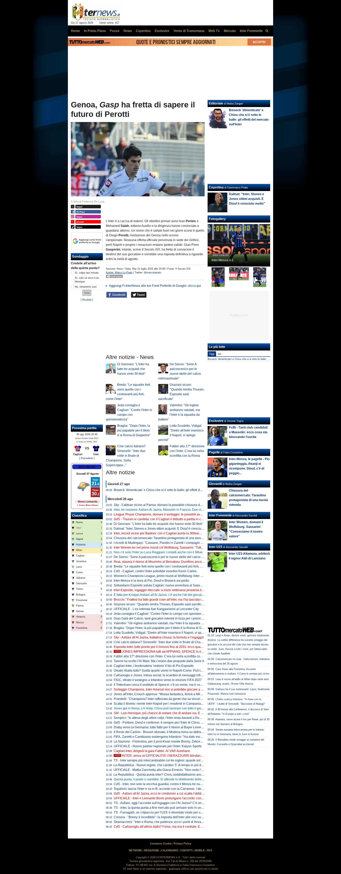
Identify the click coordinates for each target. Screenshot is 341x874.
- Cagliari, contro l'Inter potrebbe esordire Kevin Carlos (155, 571)
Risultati (87, 299)
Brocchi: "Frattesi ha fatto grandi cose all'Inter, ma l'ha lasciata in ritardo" (164, 599)
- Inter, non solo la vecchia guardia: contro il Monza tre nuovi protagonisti (167, 784)
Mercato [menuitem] (230, 31)
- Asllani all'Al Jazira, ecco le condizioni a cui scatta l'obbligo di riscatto (166, 793)
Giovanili (215, 483)
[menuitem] (267, 31)
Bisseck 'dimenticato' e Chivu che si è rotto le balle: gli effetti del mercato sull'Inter (170, 490)
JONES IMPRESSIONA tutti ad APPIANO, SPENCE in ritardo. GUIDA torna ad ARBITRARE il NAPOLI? (191, 651)
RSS (209, 850)
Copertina (216, 187)
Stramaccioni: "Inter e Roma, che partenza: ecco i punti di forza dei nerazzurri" (168, 822)
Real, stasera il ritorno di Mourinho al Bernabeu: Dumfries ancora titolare (164, 561)
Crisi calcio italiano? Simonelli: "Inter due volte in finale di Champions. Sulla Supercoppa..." (126, 455)
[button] (86, 293)
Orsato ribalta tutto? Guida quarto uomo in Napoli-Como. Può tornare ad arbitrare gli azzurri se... (180, 670)
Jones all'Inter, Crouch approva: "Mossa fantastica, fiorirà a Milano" (160, 694)
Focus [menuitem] (114, 31)
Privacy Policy (182, 843)
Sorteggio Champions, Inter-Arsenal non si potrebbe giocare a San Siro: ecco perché (173, 689)
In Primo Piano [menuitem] (95, 31)
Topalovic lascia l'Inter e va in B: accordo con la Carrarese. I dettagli (161, 788)
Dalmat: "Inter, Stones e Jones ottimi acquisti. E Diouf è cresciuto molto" (163, 528)
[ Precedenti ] (87, 458)
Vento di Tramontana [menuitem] (188, 31)
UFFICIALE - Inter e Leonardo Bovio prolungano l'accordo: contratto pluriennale (169, 798)
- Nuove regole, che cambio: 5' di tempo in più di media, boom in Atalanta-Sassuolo (182, 765)
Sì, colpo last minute (86, 272)
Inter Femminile (220, 515)
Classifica (79, 515)
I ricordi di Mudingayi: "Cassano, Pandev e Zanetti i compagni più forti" (163, 542)
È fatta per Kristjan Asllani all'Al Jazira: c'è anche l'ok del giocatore (160, 594)
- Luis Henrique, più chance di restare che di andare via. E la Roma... (164, 713)
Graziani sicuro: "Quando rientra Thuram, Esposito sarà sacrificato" (160, 604)
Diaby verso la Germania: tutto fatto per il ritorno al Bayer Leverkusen (162, 727)
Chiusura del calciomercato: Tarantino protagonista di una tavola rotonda (164, 538)
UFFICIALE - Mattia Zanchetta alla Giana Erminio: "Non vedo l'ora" (160, 770)
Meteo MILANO (87, 467)
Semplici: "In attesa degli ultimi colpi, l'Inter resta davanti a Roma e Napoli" (165, 717)
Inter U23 (215, 547)
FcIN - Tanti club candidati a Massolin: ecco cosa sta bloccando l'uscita (248, 432)
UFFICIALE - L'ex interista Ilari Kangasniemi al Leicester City (156, 609)
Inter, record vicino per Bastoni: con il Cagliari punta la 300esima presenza (165, 533)
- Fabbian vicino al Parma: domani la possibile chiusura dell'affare (163, 505)
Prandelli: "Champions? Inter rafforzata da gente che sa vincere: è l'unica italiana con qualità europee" (185, 699)
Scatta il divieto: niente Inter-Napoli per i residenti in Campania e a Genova (166, 703)
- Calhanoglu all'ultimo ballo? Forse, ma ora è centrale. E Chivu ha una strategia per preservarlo (184, 826)
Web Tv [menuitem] (214, 31)
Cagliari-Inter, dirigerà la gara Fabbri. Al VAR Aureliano (152, 751)
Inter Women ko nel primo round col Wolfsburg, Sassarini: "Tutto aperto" (164, 547)
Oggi (212, 353)
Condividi (118, 294)
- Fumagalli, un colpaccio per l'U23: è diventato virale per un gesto (162, 812)
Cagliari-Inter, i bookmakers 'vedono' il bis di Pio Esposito (154, 665)
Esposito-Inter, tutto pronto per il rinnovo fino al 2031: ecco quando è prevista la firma (172, 647)
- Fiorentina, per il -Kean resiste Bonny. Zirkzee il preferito (165, 741)
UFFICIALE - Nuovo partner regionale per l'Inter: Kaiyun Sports (157, 746)
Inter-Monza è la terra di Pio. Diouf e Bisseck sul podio (151, 580)
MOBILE (200, 850)
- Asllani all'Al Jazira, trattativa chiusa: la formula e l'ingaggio (159, 637)
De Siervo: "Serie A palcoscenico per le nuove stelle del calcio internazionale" (168, 557)
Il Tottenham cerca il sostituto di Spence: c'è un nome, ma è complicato (163, 684)
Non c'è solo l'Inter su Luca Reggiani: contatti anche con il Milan (158, 552)
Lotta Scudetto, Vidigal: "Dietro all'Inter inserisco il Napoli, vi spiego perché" (166, 632)
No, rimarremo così (86, 286)
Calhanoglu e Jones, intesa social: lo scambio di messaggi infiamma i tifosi (166, 675)
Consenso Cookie (160, 843)
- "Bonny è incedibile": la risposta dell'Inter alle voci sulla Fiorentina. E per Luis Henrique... (182, 817)
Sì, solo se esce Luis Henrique (87, 279)
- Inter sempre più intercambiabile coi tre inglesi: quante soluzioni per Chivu (168, 760)
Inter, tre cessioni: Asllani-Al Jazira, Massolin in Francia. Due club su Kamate (167, 509)
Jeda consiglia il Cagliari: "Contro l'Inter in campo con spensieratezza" (163, 613)
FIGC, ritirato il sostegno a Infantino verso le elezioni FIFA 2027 (158, 680)
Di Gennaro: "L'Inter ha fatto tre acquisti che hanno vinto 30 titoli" (133, 368)
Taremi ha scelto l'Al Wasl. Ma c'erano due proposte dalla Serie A (159, 661)
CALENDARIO (169, 850)
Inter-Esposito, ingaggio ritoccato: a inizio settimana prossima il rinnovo (163, 590)
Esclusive (216, 420)
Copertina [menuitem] (143, 31)
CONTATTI (186, 850)
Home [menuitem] (75, 31)
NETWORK (135, 850)
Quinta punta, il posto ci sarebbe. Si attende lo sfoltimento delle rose (161, 779)
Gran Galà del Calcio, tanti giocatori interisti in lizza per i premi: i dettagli (164, 618)
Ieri (219, 353)
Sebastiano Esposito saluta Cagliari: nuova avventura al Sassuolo (160, 585)
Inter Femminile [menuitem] (251, 31)
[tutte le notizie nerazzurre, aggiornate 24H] (96, 12)
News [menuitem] (128, 31)
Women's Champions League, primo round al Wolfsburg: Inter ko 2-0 (161, 576)
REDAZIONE (151, 850)
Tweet (140, 294)
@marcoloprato (152, 272)
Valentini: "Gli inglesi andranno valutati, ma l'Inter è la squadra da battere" (165, 623)
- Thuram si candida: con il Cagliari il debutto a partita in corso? (161, 519)
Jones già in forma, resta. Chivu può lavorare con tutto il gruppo (160, 708)
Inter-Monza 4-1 (222, 260)
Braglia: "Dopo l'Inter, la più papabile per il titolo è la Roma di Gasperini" (134, 430)
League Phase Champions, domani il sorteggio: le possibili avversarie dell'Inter (169, 514)
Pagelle (214, 452)
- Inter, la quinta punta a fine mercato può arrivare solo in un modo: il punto (168, 807)
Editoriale (216, 103)
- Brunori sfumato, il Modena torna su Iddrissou (160, 732)
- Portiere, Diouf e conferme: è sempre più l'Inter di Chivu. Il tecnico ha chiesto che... (175, 722)
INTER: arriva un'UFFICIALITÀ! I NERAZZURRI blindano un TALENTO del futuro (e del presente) (187, 755)
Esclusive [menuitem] (162, 31)
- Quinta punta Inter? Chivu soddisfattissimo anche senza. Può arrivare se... (176, 774)
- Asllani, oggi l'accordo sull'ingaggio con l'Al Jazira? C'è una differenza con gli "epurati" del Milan (184, 803)
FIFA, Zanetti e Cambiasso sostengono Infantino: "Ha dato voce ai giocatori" (167, 736)
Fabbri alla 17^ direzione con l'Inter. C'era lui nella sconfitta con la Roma (187, 450)
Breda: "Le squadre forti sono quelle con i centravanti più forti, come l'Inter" (165, 566)
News (120, 268)
